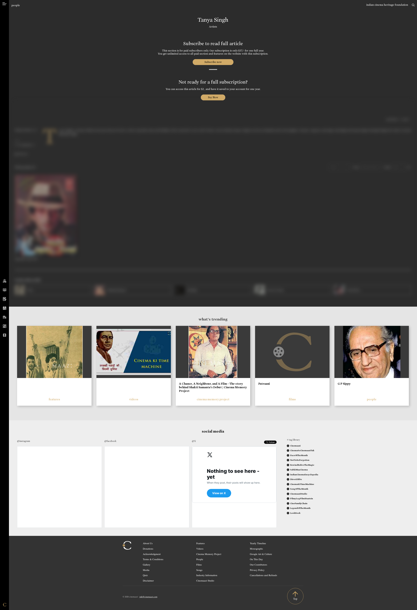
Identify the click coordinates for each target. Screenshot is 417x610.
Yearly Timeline (258, 543)
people (15, 5)
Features (200, 543)
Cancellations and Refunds (263, 575)
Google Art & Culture (261, 554)
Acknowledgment (152, 554)
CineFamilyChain (298, 503)
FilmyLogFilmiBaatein (301, 498)
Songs (199, 570)
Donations (148, 548)
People (199, 559)
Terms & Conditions (153, 559)
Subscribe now (213, 62)
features (54, 399)
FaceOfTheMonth (299, 455)
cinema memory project (213, 399)
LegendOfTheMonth (300, 508)
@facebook (110, 441)
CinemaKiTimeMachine (302, 484)
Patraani (264, 383)
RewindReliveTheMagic (302, 465)
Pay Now (213, 97)
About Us (148, 543)
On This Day (256, 559)
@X (194, 441)
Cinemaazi (295, 445)
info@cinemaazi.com (148, 596)
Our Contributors (258, 564)
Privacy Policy (257, 570)
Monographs (256, 548)
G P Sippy (344, 383)
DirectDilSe (296, 479)
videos (133, 399)
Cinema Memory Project (208, 554)
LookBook (295, 513)
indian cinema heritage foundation (387, 5)
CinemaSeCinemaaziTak (302, 450)
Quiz (145, 575)
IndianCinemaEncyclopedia (304, 474)
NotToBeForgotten (299, 460)
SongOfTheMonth (299, 489)
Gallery (146, 564)
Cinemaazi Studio (205, 580)
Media (146, 570)
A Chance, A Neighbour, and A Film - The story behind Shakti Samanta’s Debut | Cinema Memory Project (213, 387)
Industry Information (206, 575)
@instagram (23, 441)
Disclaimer (148, 580)
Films (199, 564)
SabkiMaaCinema (299, 469)
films (292, 399)
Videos (199, 548)
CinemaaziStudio (298, 494)
